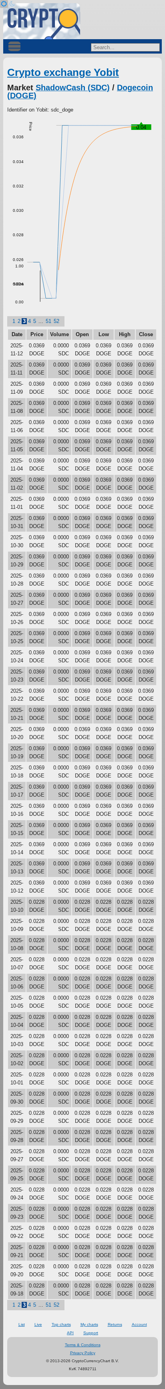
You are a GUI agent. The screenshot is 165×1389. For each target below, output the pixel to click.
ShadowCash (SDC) (73, 87)
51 (48, 321)
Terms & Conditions (83, 1345)
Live (38, 1324)
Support (90, 1333)
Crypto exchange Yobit (63, 72)
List (21, 1324)
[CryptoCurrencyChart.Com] (41, 21)
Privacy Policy (82, 1353)
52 (56, 321)
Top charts (61, 1324)
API (70, 1333)
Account (139, 1324)
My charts (89, 1324)
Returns (115, 1324)
